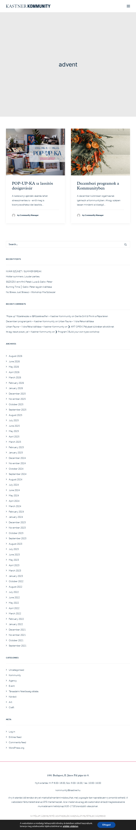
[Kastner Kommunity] (28, 6)
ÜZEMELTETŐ (47, 816)
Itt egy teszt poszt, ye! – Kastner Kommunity (29, 331)
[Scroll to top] (129, 823)
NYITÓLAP (35, 816)
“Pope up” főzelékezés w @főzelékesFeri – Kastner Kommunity (38, 316)
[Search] (68, 244)
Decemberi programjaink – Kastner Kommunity (30, 321)
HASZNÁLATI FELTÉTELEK (82, 816)
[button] (128, 6)
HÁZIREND (101, 816)
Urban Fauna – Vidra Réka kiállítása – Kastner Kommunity (35, 326)
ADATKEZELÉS (62, 816)
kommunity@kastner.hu (68, 790)
